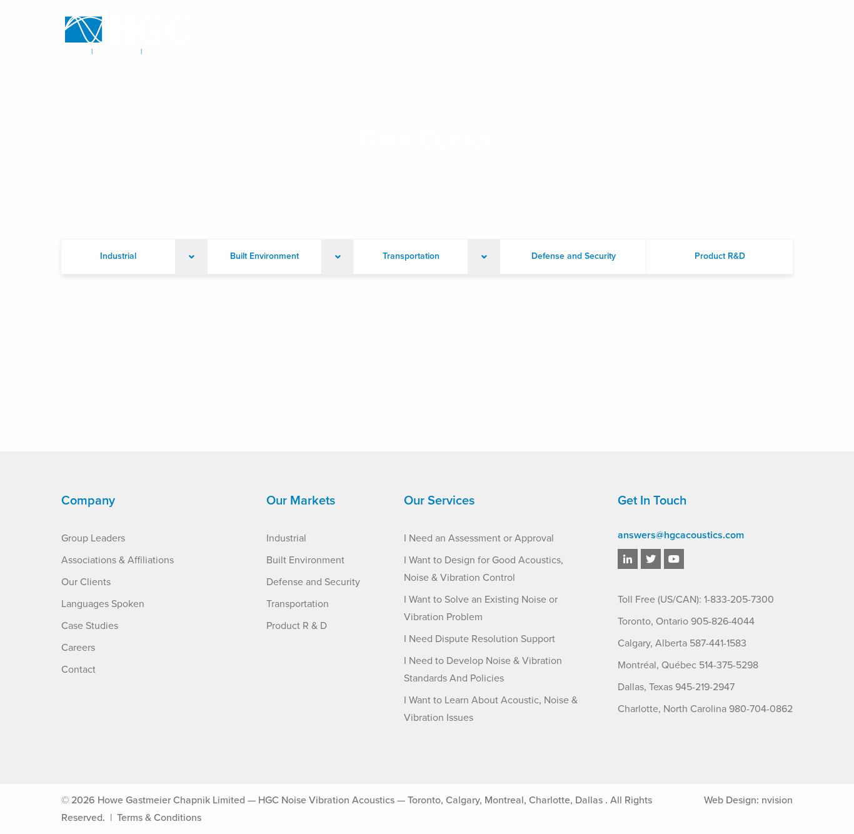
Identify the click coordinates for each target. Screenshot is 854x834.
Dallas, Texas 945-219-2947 (676, 687)
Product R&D (720, 256)
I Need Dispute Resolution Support (479, 639)
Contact (773, 37)
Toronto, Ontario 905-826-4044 (686, 621)
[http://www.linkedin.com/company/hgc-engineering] (627, 559)
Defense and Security (573, 256)
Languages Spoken (102, 604)
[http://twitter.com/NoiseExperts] (651, 559)
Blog (672, 37)
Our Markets (528, 37)
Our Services (443, 37)
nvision (777, 800)
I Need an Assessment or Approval (479, 538)
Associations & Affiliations (117, 560)
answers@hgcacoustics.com (681, 535)
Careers (718, 37)
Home (427, 108)
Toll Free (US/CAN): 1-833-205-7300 (696, 599)
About (374, 37)
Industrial (118, 256)
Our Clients (86, 582)
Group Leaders (93, 538)
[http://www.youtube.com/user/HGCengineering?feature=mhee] (674, 559)
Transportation (411, 256)
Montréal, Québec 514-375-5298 (688, 665)
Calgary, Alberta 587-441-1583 (682, 643)
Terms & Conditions (159, 817)
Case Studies (613, 37)
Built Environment (264, 256)
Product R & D (296, 626)
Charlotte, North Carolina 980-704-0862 (705, 709)
